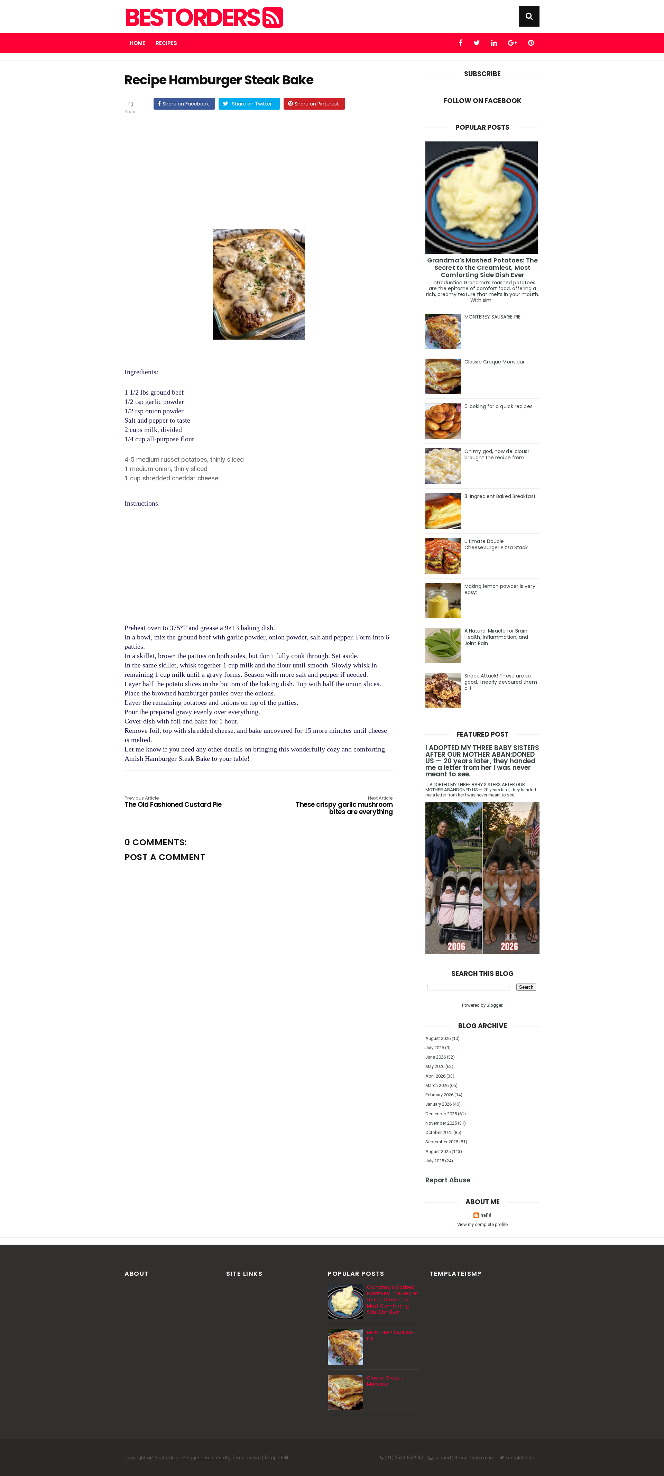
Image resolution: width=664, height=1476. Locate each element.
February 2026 (439, 1094)
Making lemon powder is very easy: (499, 589)
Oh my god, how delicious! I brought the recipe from (498, 454)
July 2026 (434, 1047)
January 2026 (438, 1104)
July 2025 (434, 1160)
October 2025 (438, 1132)
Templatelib (277, 1457)
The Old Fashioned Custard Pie (172, 802)
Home (137, 43)
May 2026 (434, 1066)
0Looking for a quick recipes (498, 406)
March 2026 (437, 1085)
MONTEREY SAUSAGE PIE (492, 316)
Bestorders (193, 17)
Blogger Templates (203, 1457)
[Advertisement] (258, 172)
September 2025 (441, 1141)
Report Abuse (447, 1180)
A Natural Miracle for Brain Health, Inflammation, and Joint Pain (496, 637)
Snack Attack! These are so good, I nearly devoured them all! (500, 682)
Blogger (494, 1005)
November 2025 (441, 1123)
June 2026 (435, 1057)
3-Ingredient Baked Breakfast (500, 496)
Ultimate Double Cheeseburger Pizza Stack (496, 544)
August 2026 (438, 1038)
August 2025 (438, 1151)
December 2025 (441, 1113)
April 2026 (435, 1076)
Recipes (166, 43)
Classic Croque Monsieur (494, 361)
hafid (485, 1215)
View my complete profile (482, 1224)
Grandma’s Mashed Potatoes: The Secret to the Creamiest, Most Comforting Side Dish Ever (482, 267)
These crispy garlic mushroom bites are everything (344, 806)
